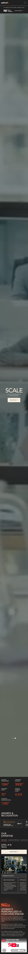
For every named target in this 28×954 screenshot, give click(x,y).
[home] (5, 3)
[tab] (4, 840)
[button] (12, 738)
